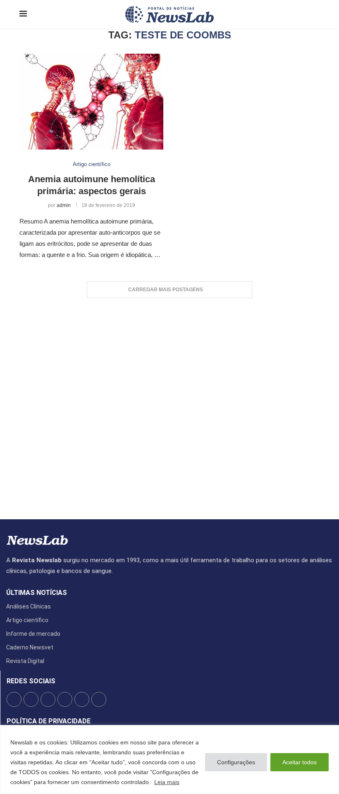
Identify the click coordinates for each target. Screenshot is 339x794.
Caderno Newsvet (29, 647)
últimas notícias (36, 593)
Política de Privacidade (49, 721)
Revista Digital (25, 661)
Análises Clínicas (28, 606)
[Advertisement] (169, 404)
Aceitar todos (299, 762)
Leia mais (166, 782)
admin (64, 205)
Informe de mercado (33, 634)
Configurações (236, 762)
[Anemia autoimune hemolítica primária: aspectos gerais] (91, 102)
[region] (169, 759)
